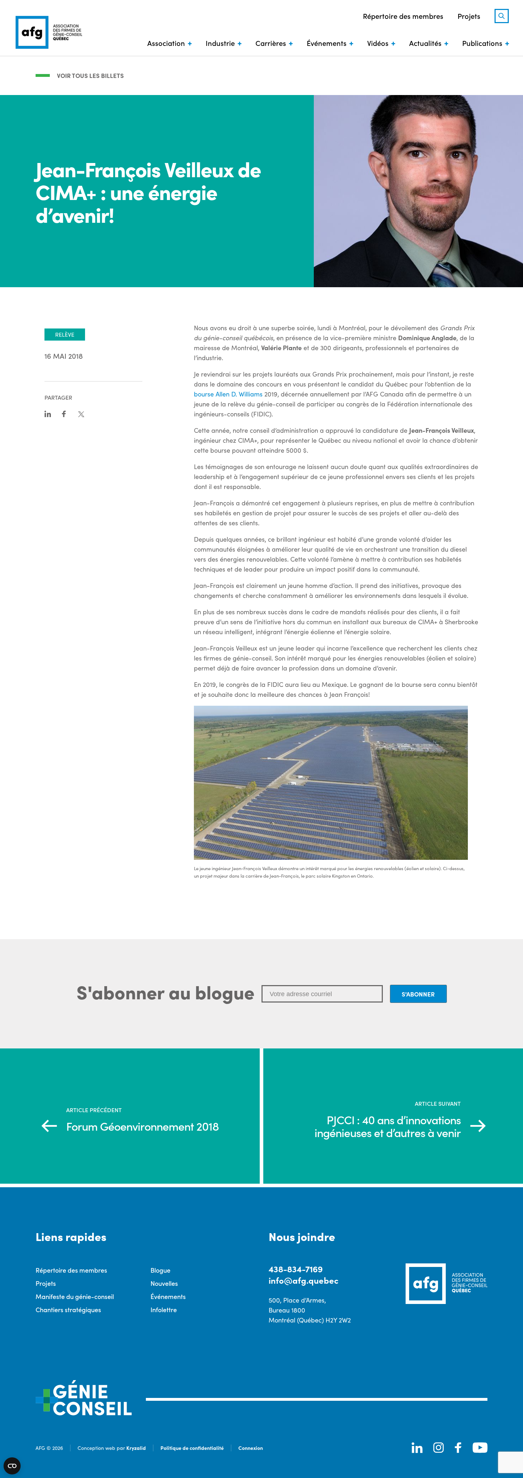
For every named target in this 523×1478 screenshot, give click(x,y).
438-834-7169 (296, 1268)
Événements (327, 43)
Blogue (160, 1270)
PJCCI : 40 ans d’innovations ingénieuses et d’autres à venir (388, 1126)
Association (166, 43)
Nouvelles (164, 1283)
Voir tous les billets (90, 75)
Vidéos (378, 43)
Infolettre (163, 1309)
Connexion (250, 1447)
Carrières (270, 43)
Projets (469, 16)
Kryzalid (136, 1447)
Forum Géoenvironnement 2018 (142, 1126)
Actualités (425, 43)
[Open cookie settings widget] (12, 1465)
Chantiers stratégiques (68, 1309)
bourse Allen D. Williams (228, 394)
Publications (482, 43)
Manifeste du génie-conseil (75, 1296)
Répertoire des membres (403, 16)
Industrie (220, 43)
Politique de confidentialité (192, 1447)
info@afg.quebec (303, 1280)
